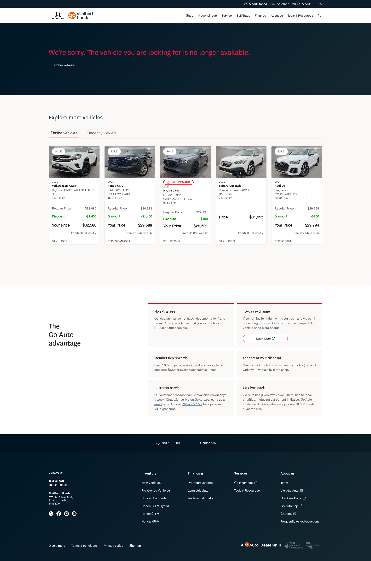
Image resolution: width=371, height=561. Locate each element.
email (158, 404)
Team (284, 482)
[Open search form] (320, 15)
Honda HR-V (150, 521)
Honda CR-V (150, 513)
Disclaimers (57, 545)
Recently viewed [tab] (101, 133)
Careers (286, 513)
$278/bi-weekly (309, 232)
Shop (189, 15)
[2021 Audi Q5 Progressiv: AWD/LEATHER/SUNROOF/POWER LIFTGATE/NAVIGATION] (296, 162)
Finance (260, 15)
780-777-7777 (192, 404)
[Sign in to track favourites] (94, 150)
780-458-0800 (58, 485)
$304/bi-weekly (86, 232)
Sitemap (135, 545)
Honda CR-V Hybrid (155, 506)
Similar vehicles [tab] (64, 133)
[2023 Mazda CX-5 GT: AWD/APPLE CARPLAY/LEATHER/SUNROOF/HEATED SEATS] (185, 162)
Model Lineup (207, 15)
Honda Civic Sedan (154, 498)
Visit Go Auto (290, 490)
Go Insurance (243, 482)
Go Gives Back (291, 498)
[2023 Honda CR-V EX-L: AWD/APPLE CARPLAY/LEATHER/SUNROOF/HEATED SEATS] (130, 162)
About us (277, 15)
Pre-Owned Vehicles (155, 490)
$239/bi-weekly (142, 232)
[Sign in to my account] (320, 3)
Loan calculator (198, 490)
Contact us (56, 472)
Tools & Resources (300, 15)
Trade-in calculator (201, 498)
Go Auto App (289, 506)
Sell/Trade (243, 15)
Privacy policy (113, 545)
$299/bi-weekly (253, 232)
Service (226, 15)
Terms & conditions (84, 545)
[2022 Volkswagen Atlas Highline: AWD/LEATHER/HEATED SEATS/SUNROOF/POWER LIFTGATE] (74, 162)
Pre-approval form (200, 482)
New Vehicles (151, 482)
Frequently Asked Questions (300, 521)
